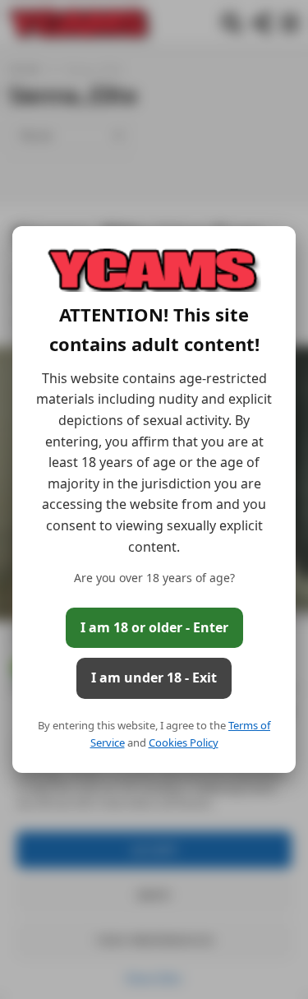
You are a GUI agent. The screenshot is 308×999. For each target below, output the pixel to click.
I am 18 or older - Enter (154, 627)
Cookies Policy (183, 742)
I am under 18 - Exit (154, 677)
